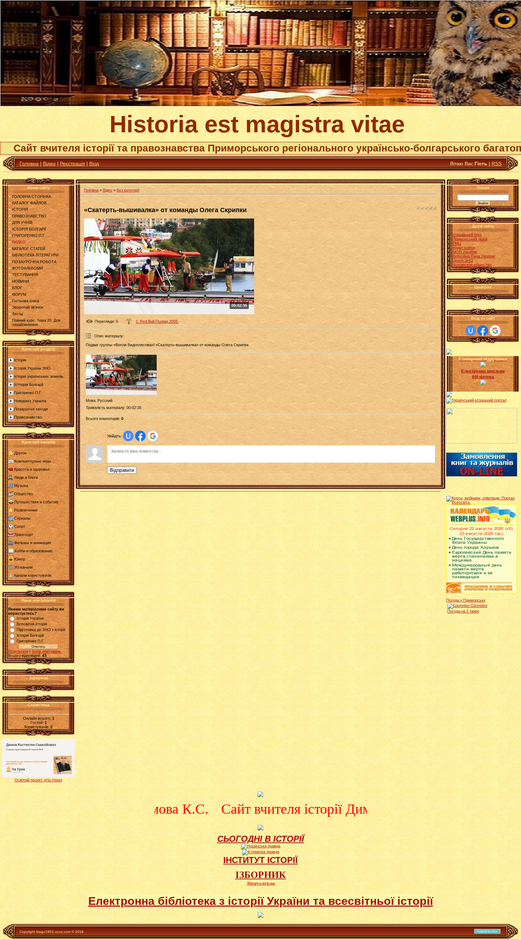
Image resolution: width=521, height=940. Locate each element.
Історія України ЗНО (32, 368)
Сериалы (22, 518)
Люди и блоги (26, 477)
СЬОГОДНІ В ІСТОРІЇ (260, 839)
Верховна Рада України (474, 256)
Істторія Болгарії (28, 384)
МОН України (465, 252)
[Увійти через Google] (152, 436)
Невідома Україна (30, 401)
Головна (29, 163)
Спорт (19, 526)
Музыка (21, 485)
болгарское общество (472, 264)
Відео (49, 163)
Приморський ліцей (470, 239)
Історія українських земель (38, 376)
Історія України (30, 618)
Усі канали (23, 567)
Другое (20, 453)
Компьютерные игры (32, 461)
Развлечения (26, 510)
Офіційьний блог (467, 235)
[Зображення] (121, 375)
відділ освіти (464, 247)
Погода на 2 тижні (463, 611)
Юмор (19, 559)
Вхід (94, 163)
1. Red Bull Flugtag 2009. (157, 321)
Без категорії (128, 190)
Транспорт (23, 534)
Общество (23, 494)
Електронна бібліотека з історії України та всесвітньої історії (260, 901)
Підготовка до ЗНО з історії (41, 629)
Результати (18, 651)
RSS (497, 163)
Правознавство (28, 417)
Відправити (122, 470)
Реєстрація (72, 163)
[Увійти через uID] (128, 436)
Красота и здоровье (32, 469)
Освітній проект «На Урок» (38, 780)
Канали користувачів (32, 575)
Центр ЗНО (463, 260)
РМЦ (457, 243)
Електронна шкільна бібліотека (483, 373)
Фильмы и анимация (32, 543)
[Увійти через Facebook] (140, 436)
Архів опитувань (46, 651)
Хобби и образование (33, 551)
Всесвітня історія (32, 624)
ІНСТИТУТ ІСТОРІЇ (260, 860)
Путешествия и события (36, 502)
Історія (20, 360)
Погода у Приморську (466, 600)
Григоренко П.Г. (28, 393)
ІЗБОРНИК (260, 874)
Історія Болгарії (30, 635)
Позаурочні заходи (31, 409)
